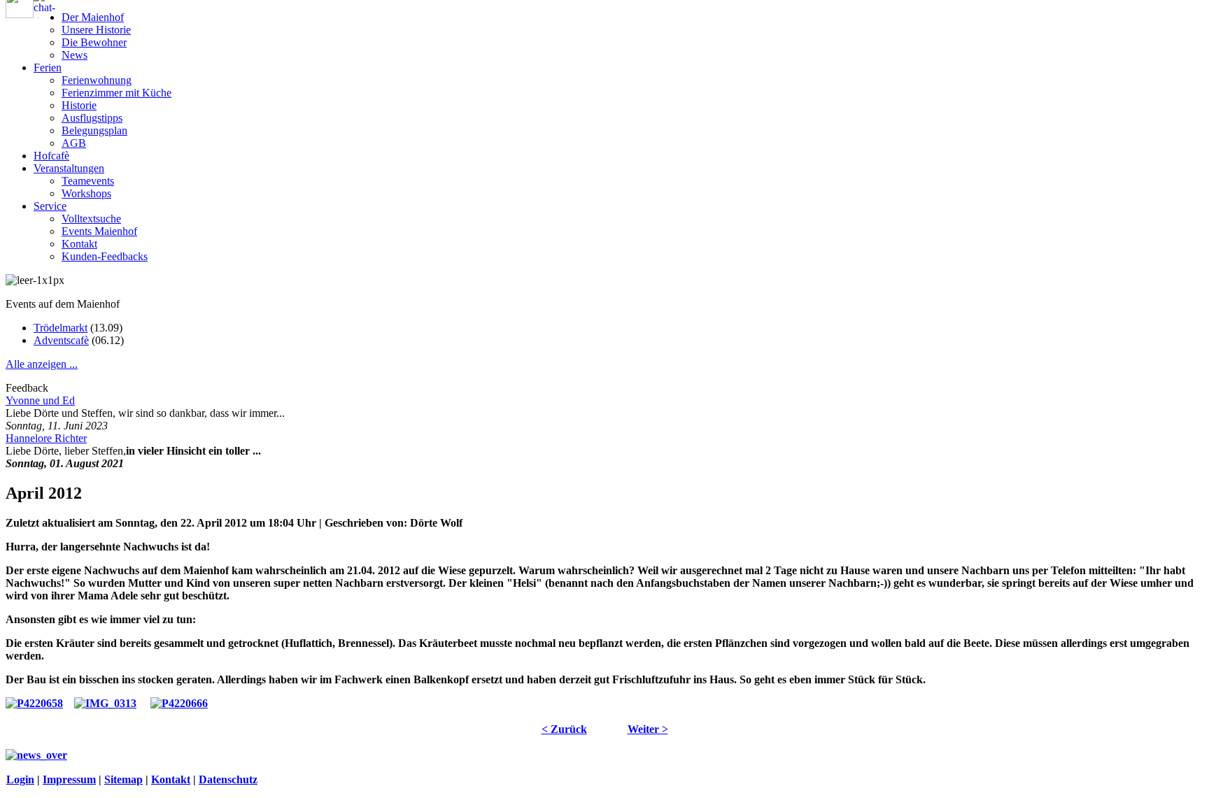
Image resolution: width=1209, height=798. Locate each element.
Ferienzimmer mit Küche (116, 93)
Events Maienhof (99, 231)
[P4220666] (179, 703)
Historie (79, 105)
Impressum (69, 779)
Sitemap (123, 779)
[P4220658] (34, 703)
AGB (74, 143)
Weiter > (648, 729)
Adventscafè (61, 340)
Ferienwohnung (97, 80)
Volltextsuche (91, 219)
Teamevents (88, 181)
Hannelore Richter (46, 438)
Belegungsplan (94, 130)
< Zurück (564, 729)
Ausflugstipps (92, 118)
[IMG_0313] (105, 703)
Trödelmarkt (60, 328)
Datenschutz (228, 779)
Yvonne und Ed (40, 400)
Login (20, 779)
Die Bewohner (94, 42)
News (74, 55)
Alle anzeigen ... (42, 364)
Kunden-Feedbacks (105, 256)
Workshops (86, 193)
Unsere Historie (96, 30)
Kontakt (79, 244)
